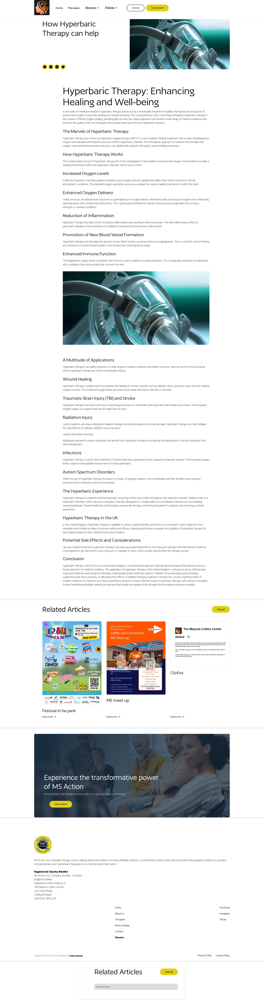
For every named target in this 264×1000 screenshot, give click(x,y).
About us (90, 7)
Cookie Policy (223, 955)
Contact (119, 931)
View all (221, 609)
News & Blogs (122, 925)
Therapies (74, 7)
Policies (109, 7)
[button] (92, 8)
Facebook (225, 907)
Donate (135, 8)
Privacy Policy (205, 955)
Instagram (225, 913)
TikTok (223, 919)
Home (59, 7)
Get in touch (157, 8)
